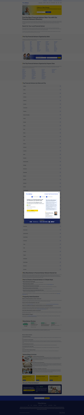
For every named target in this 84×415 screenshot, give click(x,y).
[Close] (58, 192)
